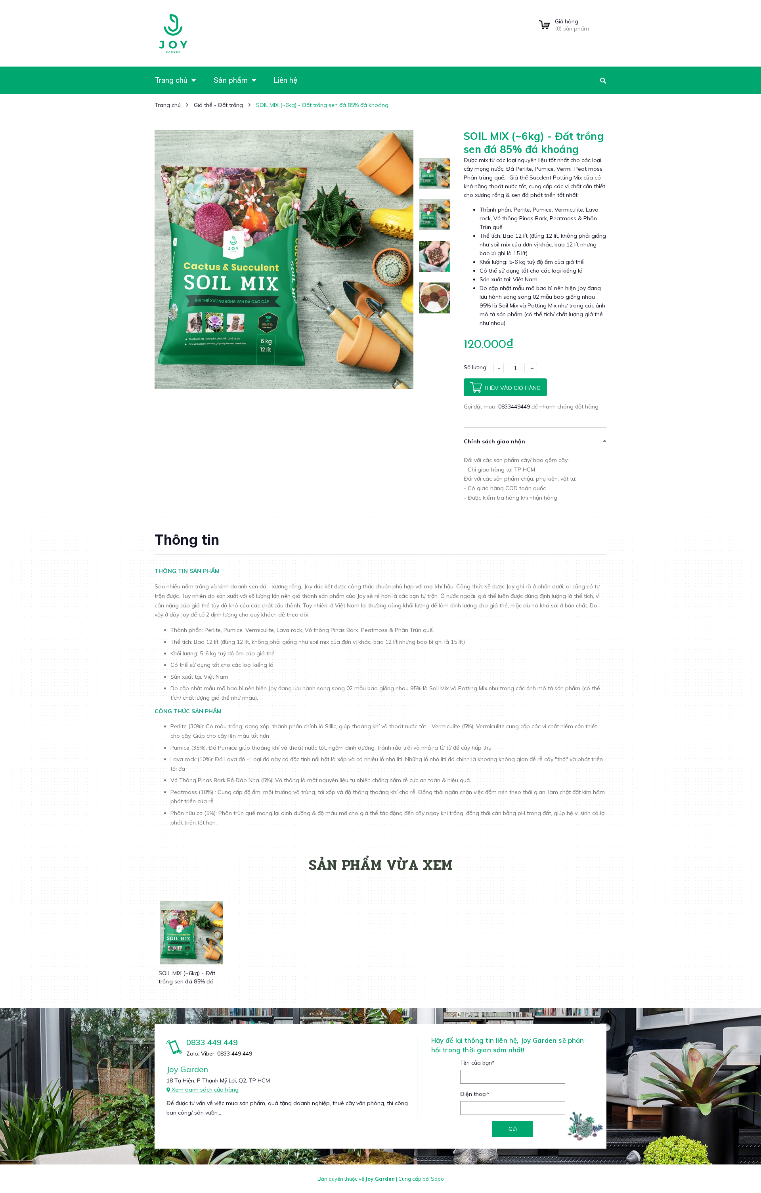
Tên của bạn (477, 1062)
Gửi (513, 1128)
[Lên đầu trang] (635, 1173)
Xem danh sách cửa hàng (204, 1089)
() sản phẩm (572, 25)
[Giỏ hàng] (544, 25)
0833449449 (515, 406)
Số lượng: (476, 367)
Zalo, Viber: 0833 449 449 (219, 1053)
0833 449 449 (212, 1042)
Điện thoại (474, 1094)
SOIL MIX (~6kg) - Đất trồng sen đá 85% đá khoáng (187, 981)
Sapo (437, 1179)
